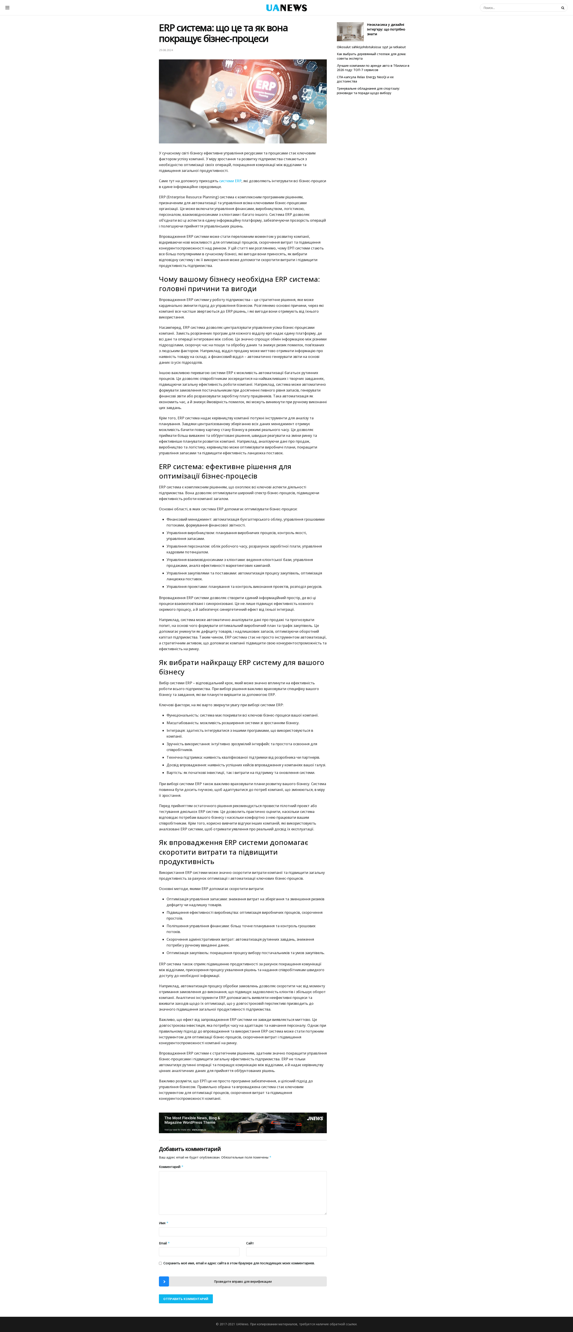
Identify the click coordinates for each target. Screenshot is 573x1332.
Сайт (250, 1243)
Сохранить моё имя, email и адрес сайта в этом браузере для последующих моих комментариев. (239, 1263)
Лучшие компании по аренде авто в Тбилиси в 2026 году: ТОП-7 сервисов (373, 67)
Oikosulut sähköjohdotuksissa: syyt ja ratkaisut (371, 47)
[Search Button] (563, 8)
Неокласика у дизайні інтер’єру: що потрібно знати (386, 29)
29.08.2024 (166, 50)
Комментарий (171, 1167)
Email (164, 1243)
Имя (164, 1223)
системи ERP (230, 180)
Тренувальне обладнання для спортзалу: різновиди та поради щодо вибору (368, 90)
